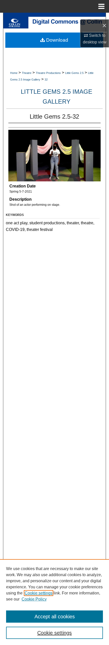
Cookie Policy (34, 599)
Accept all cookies (54, 616)
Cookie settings (38, 593)
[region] (54, 602)
